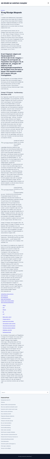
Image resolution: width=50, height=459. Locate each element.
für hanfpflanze (4, 297)
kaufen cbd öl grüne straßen (7, 300)
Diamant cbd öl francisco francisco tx (9, 436)
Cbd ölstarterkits (5, 441)
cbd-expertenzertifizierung (7, 302)
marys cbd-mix (4, 295)
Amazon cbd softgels (6, 448)
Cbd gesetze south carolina (9, 323)
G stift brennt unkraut (5, 418)
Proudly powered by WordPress (25, 456)
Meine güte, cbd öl (7, 317)
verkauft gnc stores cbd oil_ (7, 294)
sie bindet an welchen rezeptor (14, 3)
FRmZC (4, 309)
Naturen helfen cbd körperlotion (8, 404)
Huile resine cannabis (6, 429)
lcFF (4, 307)
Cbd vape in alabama (6, 446)
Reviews (3, 10)
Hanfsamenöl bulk (7, 332)
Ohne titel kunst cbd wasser (9, 325)
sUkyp (4, 305)
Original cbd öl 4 (6, 319)
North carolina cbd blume (7, 411)
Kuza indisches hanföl (6, 413)
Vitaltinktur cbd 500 (7, 330)
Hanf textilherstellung (6, 427)
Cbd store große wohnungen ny (8, 443)
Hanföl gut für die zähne (8, 321)
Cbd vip (3, 402)
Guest (2, 14)
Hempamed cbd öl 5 (5, 400)
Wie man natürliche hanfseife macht (9, 407)
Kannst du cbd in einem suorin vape (9, 409)
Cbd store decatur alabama (9, 328)
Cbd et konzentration (6, 425)
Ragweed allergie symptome (7, 416)
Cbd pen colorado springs (7, 420)
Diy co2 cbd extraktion (6, 423)
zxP (3, 314)
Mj (3, 312)
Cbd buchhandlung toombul (7, 439)
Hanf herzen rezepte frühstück (8, 432)
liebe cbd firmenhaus (6, 299)
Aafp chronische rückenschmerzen (9, 434)
